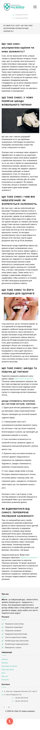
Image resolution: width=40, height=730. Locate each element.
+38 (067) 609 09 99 (21, 18)
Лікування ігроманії (13, 631)
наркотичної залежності (24, 379)
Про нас (5, 676)
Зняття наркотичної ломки (16, 637)
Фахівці (5, 663)
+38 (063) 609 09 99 (21, 15)
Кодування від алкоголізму (16, 634)
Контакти (5, 680)
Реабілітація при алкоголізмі (17, 641)
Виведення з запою (13, 647)
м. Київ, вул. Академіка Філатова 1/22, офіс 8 (20, 691)
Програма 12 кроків (9, 666)
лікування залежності (29, 558)
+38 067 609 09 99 (21, 701)
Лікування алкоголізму (14, 624)
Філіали (5, 659)
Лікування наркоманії (14, 627)
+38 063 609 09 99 (21, 698)
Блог (18, 25)
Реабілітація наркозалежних (16, 644)
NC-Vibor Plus (9, 25)
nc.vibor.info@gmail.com (12, 694)
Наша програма (8, 669)
